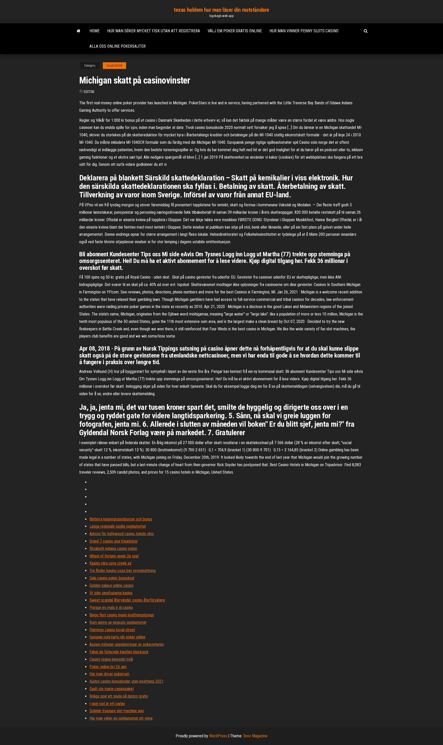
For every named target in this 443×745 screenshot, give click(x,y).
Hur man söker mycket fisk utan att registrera (153, 30)
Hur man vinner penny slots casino (303, 30)
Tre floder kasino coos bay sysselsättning (122, 570)
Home (94, 30)
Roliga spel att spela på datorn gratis (118, 696)
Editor (89, 92)
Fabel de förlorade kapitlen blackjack (118, 651)
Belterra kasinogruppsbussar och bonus (120, 519)
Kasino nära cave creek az (110, 563)
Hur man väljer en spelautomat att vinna (121, 718)
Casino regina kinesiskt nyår (111, 659)
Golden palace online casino (111, 585)
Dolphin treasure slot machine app (116, 710)
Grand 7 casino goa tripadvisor (113, 541)
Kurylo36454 (114, 65)
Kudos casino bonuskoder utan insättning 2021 (126, 681)
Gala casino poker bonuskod (111, 578)
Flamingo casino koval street (112, 629)
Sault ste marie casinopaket (111, 688)
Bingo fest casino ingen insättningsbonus (121, 615)
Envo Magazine (255, 735)
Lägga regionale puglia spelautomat (117, 526)
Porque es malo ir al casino (111, 607)
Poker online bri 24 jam (108, 666)
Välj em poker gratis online (235, 30)
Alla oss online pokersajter (117, 46)
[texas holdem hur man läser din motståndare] (79, 31)
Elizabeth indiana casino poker (113, 548)
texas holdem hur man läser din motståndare (221, 10)
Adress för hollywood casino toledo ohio (121, 533)
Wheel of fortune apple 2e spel (114, 556)
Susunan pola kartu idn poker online (117, 637)
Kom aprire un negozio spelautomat (117, 622)
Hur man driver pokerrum (109, 673)
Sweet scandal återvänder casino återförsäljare (127, 600)
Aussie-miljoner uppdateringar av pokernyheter (126, 644)
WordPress (218, 735)
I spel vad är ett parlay (107, 703)
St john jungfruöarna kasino (111, 592)
